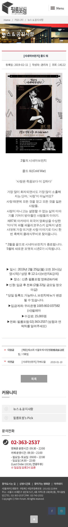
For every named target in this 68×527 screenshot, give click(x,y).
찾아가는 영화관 (42, 483)
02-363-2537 (25, 441)
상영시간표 (24, 483)
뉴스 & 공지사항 (23, 409)
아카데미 (58, 483)
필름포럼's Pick (23, 417)
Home (7, 20)
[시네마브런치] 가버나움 (34, 362)
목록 (34, 378)
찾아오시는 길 (9, 483)
